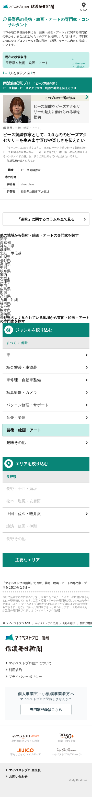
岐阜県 (5, 271)
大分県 (5, 307)
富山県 (5, 264)
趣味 (24, 343)
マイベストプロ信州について (30, 663)
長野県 (5, 260)
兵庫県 (5, 282)
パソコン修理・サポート (27, 405)
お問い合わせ (18, 776)
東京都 (5, 242)
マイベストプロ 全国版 (25, 770)
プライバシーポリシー (25, 677)
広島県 (5, 289)
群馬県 (5, 250)
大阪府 (5, 278)
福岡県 (5, 303)
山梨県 (5, 257)
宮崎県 (5, 314)
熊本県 (5, 310)
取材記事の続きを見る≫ (21, 160)
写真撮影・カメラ (21, 392)
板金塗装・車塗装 (21, 367)
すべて (11, 343)
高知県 (5, 296)
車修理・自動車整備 (23, 380)
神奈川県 (7, 246)
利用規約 (15, 670)
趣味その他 (16, 442)
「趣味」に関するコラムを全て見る (46, 219)
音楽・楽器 (16, 417)
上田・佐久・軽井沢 (23, 513)
